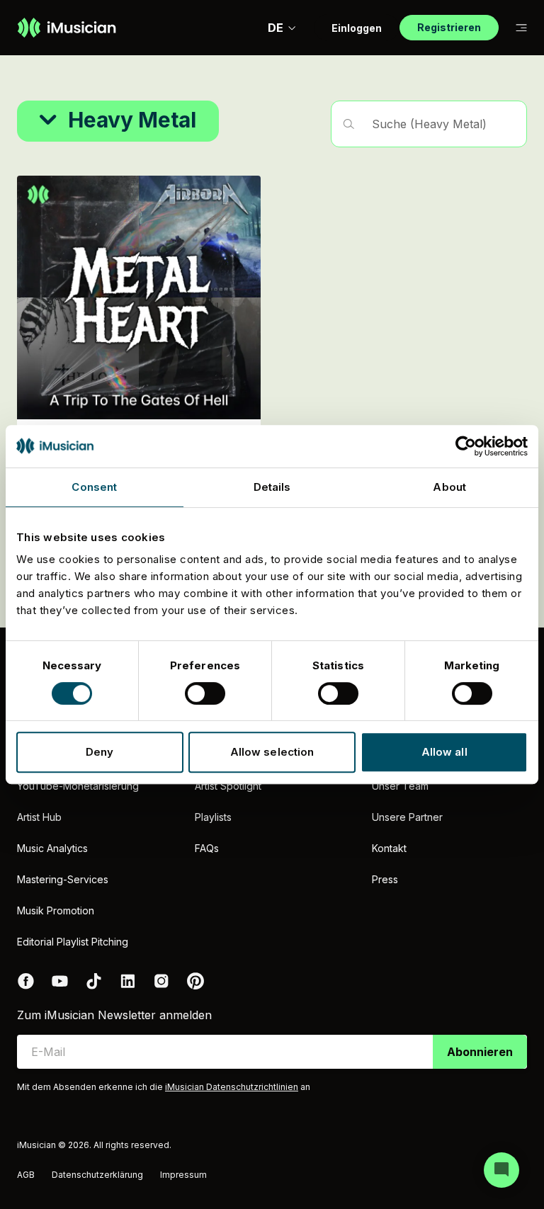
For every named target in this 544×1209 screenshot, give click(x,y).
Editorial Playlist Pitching (72, 942)
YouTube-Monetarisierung (78, 786)
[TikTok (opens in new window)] (93, 980)
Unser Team (400, 786)
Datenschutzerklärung (97, 1174)
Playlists (213, 817)
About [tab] (449, 487)
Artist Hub (39, 817)
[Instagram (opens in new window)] (161, 980)
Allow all (444, 752)
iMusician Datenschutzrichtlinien (231, 1087)
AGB (26, 1174)
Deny (99, 752)
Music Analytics (52, 848)
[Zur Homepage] (66, 28)
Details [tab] (272, 487)
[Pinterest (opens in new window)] (195, 980)
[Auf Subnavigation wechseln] (521, 28)
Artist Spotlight (228, 786)
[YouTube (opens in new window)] (59, 980)
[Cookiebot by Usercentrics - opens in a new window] (466, 446)
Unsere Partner (407, 817)
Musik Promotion (55, 910)
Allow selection (272, 752)
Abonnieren (480, 1052)
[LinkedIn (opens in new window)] (127, 980)
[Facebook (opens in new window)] (25, 980)
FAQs (207, 848)
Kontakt (389, 848)
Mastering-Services (62, 879)
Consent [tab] (94, 487)
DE (275, 28)
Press (385, 879)
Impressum (183, 1174)
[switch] (205, 693)
